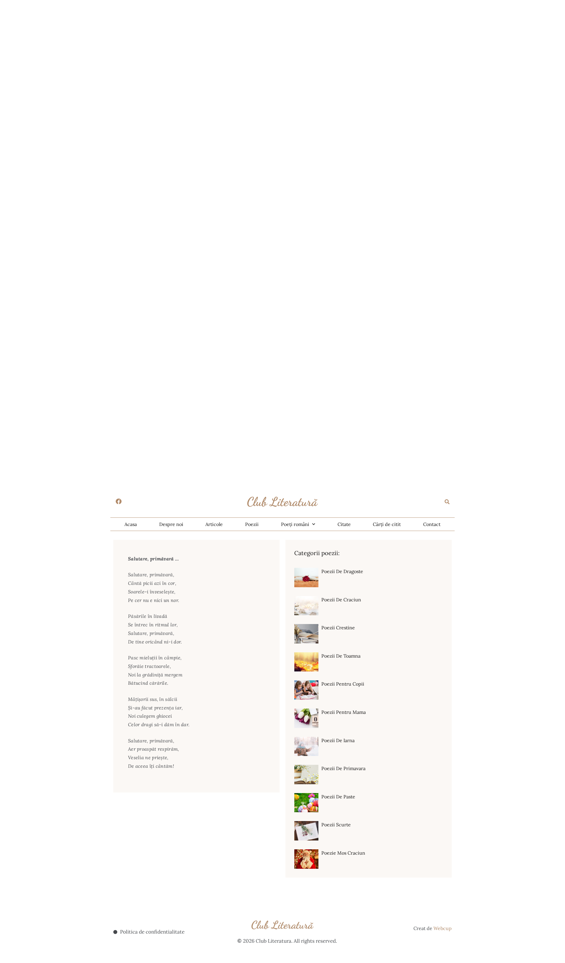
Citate (344, 524)
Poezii (252, 524)
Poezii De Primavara (343, 768)
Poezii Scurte (336, 825)
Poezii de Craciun (341, 600)
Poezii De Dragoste (342, 571)
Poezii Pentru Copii (342, 684)
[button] (447, 501)
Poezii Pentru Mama (343, 712)
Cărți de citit (387, 524)
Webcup (442, 928)
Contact (432, 524)
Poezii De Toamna (340, 656)
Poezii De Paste (338, 797)
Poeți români (295, 524)
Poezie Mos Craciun (343, 853)
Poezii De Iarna (338, 740)
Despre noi (171, 524)
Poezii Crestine (338, 628)
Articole (214, 524)
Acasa (130, 524)
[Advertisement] (176, 41)
